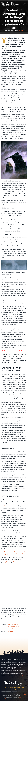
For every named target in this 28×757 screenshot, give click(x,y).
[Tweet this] (9, 631)
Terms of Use (15, 698)
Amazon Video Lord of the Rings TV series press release (13, 561)
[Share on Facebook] (11, 631)
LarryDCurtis (5, 562)
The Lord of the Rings (13, 626)
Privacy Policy (8, 698)
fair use (12, 675)
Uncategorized (12, 628)
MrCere (21, 30)
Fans (9, 624)
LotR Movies (14, 624)
